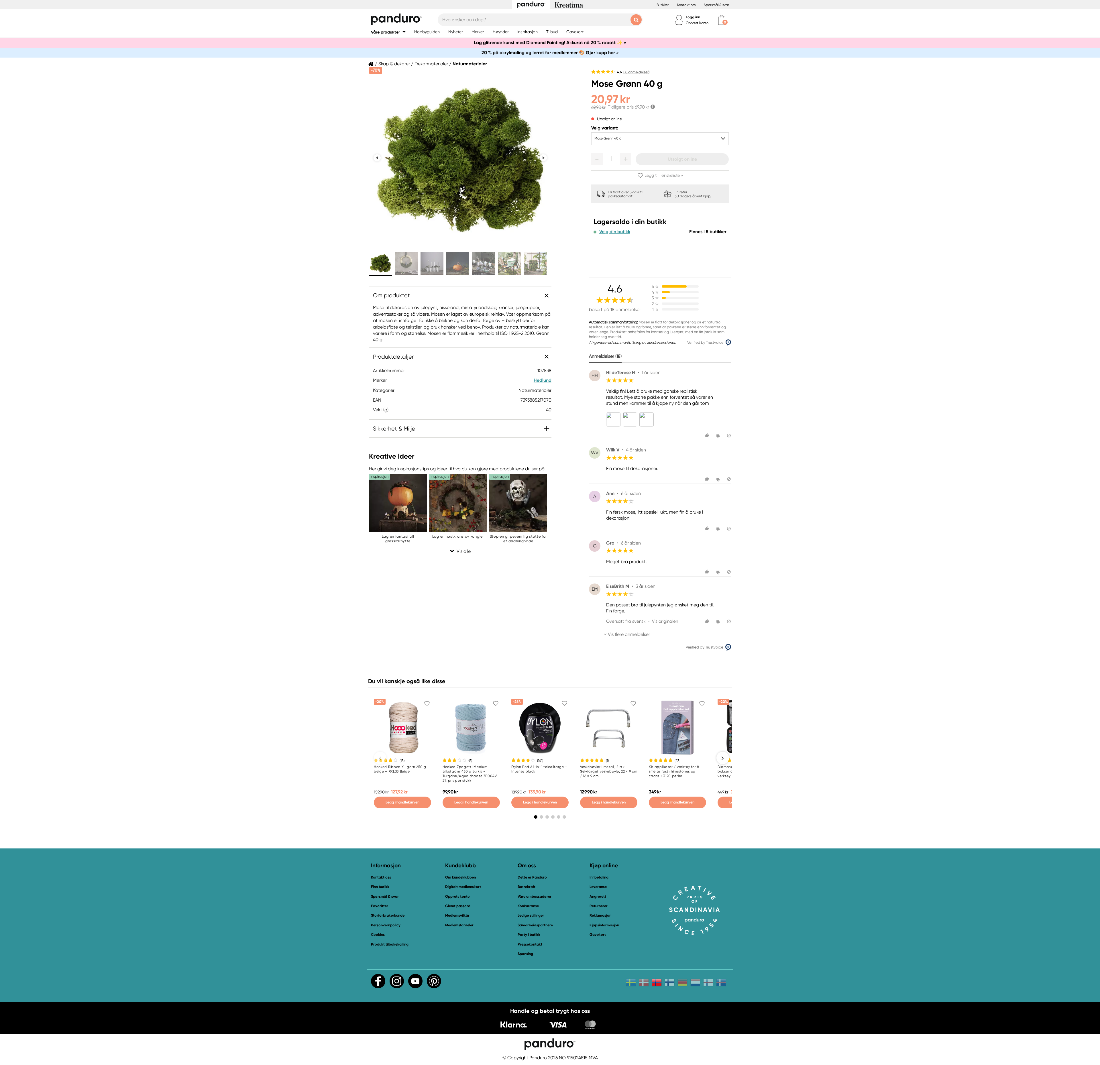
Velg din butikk (614, 231)
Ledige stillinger (531, 915)
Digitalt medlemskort (463, 887)
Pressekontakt (530, 944)
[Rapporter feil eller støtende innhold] (729, 435)
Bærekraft (526, 887)
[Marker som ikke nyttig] (718, 435)
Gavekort (598, 934)
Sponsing (525, 954)
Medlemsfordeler (459, 925)
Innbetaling (599, 877)
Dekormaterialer (431, 63)
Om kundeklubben (460, 877)
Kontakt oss (686, 5)
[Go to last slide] (377, 157)
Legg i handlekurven (402, 802)
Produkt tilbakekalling (389, 944)
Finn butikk (380, 887)
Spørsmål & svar (716, 5)
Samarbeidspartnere (535, 925)
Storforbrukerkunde (387, 915)
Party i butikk (529, 934)
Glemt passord (457, 906)
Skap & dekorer (394, 63)
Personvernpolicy (385, 925)
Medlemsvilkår (457, 915)
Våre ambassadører (534, 896)
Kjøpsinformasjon (604, 925)
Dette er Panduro (532, 877)
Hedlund (542, 380)
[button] (388, 32)
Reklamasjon (600, 915)
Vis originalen (665, 621)
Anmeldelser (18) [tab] (605, 356)
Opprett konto (697, 23)
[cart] (721, 19)
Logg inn (693, 17)
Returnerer (599, 906)
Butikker (663, 5)
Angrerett (598, 896)
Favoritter (379, 906)
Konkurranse (528, 906)
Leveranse (598, 887)
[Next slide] (543, 157)
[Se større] (614, 420)
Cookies (378, 935)
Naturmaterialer (470, 63)
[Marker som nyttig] (707, 435)
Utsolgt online (682, 159)
